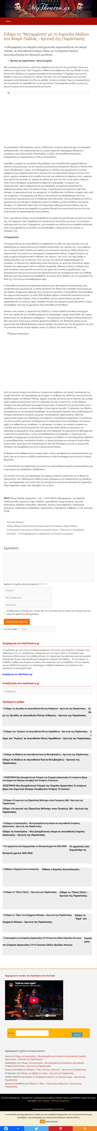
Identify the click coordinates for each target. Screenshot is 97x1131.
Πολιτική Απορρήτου (60, 1100)
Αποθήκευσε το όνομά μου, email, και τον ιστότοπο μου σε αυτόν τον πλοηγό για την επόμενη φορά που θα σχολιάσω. (49, 612)
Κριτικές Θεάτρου (15, 522)
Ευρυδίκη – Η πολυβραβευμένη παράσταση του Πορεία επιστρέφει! (40, 533)
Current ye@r (11, 629)
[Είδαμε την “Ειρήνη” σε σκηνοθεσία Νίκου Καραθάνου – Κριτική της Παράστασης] (45, 731)
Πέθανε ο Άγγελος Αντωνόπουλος (60, 869)
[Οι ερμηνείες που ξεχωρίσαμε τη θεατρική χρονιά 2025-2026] (34, 846)
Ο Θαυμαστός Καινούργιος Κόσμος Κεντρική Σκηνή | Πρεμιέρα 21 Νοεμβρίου (45, 529)
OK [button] (42, 1121)
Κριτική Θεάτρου (54, 525)
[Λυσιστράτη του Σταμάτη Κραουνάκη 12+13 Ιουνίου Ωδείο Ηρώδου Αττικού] (42, 938)
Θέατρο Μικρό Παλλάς (18, 525)
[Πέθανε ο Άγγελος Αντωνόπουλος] (21, 869)
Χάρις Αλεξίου (71, 525)
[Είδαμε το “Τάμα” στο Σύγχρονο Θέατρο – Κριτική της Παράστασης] (37, 915)
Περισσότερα (52, 1121)
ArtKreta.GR (59, 1109)
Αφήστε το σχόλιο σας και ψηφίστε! (21, 584)
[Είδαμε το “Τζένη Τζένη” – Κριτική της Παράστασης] (30, 892)
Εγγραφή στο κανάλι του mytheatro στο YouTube (30, 975)
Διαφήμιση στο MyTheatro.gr (17, 674)
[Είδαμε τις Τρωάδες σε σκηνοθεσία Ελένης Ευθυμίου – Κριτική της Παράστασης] (44, 708)
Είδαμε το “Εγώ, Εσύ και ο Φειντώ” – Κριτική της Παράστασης (56, 1069)
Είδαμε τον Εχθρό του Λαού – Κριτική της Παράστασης (47, 1073)
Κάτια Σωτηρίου (37, 525)
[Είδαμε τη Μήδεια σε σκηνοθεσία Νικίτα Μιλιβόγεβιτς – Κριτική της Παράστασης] (45, 754)
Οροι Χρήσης (43, 1100)
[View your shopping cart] (93, 19)
